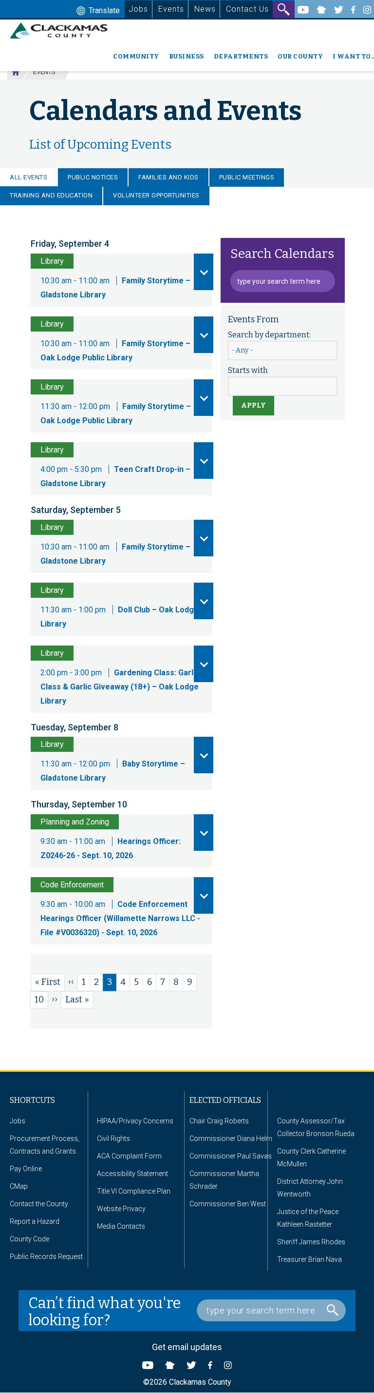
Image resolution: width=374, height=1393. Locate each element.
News (205, 9)
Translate (103, 10)
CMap (19, 1186)
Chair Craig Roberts (219, 1121)
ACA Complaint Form (129, 1156)
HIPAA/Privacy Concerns (135, 1121)
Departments (241, 56)
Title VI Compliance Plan (133, 1191)
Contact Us (247, 9)
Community (136, 56)
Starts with (248, 370)
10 (41, 999)
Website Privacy (121, 1209)
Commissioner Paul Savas (230, 1156)
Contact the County (39, 1204)
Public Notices (93, 177)
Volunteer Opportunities (156, 195)
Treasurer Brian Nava (309, 1259)
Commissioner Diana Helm (230, 1138)
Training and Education (51, 195)
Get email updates (187, 1347)
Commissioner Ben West (227, 1204)
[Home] (62, 31)
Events (171, 9)
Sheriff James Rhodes (311, 1242)
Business (186, 56)
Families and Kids (168, 177)
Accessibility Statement (132, 1173)
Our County (300, 56)
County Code (29, 1239)
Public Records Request (46, 1256)
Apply (253, 405)
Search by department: (269, 334)
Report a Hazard (34, 1221)
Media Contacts (121, 1226)
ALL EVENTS (28, 177)
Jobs (138, 9)
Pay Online (26, 1169)
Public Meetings (247, 177)
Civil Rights (113, 1138)
